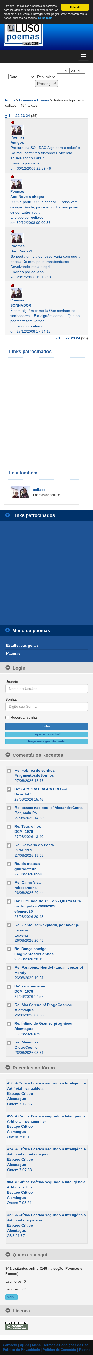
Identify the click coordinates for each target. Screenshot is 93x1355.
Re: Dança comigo (30, 949)
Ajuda (24, 1345)
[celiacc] (46, 130)
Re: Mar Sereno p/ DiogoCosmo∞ (44, 1005)
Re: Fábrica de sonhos (35, 770)
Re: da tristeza (27, 864)
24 (28, 116)
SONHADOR (20, 305)
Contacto (10, 1345)
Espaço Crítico (20, 1093)
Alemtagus (24, 1010)
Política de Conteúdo (59, 1350)
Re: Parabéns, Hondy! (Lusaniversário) (49, 967)
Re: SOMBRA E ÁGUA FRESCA (41, 789)
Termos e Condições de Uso (65, 1345)
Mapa (36, 1345)
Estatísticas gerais (22, 645)
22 (18, 116)
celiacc (37, 163)
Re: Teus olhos (27, 826)
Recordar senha (24, 717)
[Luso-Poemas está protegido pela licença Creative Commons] (16, 1325)
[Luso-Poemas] (46, 33)
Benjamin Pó (26, 813)
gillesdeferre (25, 869)
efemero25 (23, 911)
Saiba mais (45, 18)
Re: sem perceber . (30, 986)
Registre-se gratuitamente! (46, 741)
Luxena (21, 935)
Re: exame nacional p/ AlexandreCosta (49, 808)
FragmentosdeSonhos (34, 775)
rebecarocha (26, 887)
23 (23, 116)
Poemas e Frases (34, 100)
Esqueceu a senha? (47, 734)
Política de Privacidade (21, 1350)
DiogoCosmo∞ (27, 1047)
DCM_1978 (23, 831)
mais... (11, 1297)
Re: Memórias (27, 1042)
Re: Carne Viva (28, 882)
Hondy (20, 973)
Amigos (17, 142)
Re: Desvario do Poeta (34, 845)
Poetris (84, 1350)
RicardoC (22, 794)
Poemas (18, 137)
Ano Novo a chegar (27, 197)
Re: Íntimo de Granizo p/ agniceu (43, 1023)
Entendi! (75, 7)
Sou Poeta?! (21, 251)
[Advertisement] (46, 410)
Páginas (13, 653)
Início (10, 100)
